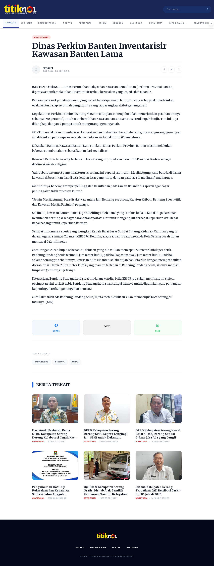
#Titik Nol (60, 362)
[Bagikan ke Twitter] (172, 70)
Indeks (28, 23)
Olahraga (136, 23)
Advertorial (202, 23)
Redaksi (80, 547)
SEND (158, 331)
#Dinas (75, 362)
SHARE (56, 331)
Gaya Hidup (155, 23)
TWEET (107, 326)
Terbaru (10, 23)
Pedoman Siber (98, 547)
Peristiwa (85, 23)
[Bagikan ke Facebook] (164, 70)
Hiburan (118, 23)
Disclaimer (132, 547)
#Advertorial (41, 362)
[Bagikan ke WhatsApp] (179, 70)
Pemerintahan (47, 23)
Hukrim (102, 23)
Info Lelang (176, 23)
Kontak (116, 547)
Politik (67, 23)
